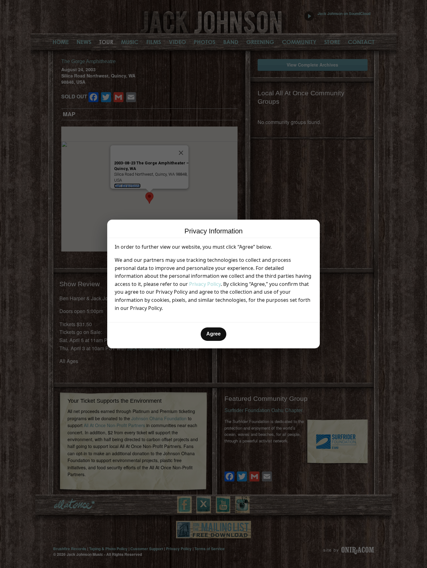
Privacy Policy (205, 284)
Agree (213, 333)
